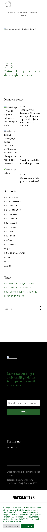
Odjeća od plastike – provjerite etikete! (30, 179)
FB (8, 447)
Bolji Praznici (11, 231)
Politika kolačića (32, 471)
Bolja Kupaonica (12, 201)
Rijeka (7, 257)
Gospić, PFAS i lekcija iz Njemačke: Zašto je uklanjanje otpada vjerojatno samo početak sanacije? (30, 117)
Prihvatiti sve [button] (27, 526)
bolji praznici (24, 292)
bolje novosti (27, 283)
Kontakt (11, 475)
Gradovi (8, 240)
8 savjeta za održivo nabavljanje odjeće (30, 162)
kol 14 (22, 174)
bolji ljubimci (11, 287)
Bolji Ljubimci (11, 218)
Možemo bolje (11, 244)
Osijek (7, 248)
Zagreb (8, 266)
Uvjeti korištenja (14, 471)
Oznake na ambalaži (14, 253)
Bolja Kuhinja (7, 57)
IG (16, 447)
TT (12, 447)
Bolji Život (11, 58)
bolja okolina (11, 283)
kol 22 (22, 106)
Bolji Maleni (10, 223)
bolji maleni (25, 287)
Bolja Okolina (7, 40)
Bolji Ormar (10, 227)
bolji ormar (10, 292)
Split (6, 261)
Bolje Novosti (11, 214)
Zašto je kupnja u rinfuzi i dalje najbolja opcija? (22, 73)
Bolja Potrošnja (12, 210)
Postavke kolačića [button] (11, 526)
